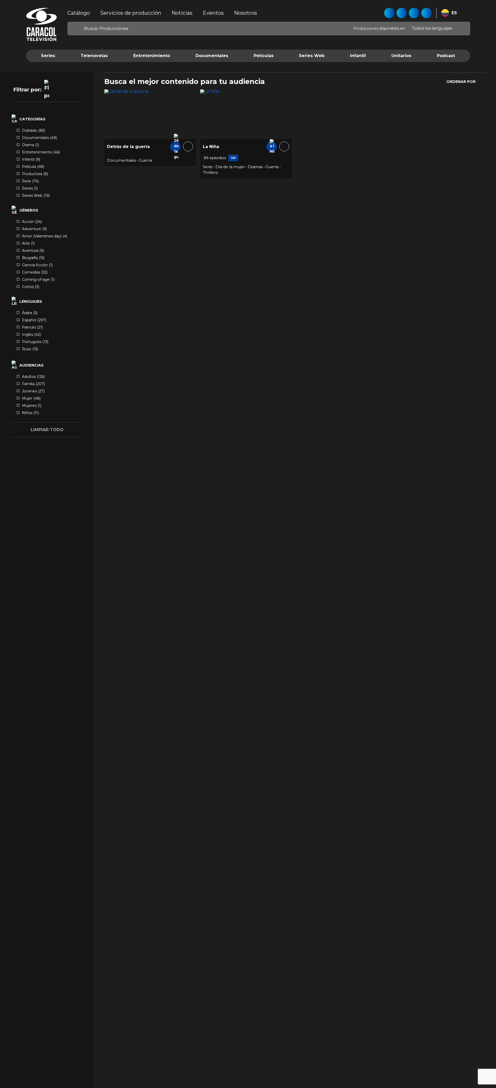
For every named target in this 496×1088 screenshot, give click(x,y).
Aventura (33, 250)
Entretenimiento (151, 55)
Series (48, 55)
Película (33, 166)
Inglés (31, 334)
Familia (33, 384)
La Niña (211, 146)
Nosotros (245, 13)
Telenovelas (94, 55)
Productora (35, 174)
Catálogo (78, 13)
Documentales (212, 55)
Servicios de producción (130, 13)
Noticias (182, 13)
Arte (28, 243)
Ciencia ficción (37, 265)
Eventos (213, 13)
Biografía (33, 258)
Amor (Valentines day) (44, 236)
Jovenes (33, 391)
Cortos (30, 287)
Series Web (311, 55)
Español (34, 320)
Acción (32, 221)
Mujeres (31, 405)
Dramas (255, 166)
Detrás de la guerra (128, 146)
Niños (30, 413)
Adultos (33, 376)
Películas (264, 55)
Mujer (31, 398)
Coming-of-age (38, 279)
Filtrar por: (27, 90)
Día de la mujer (230, 166)
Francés (32, 327)
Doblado (33, 130)
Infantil (358, 55)
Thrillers (210, 172)
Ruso (30, 349)
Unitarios (401, 55)
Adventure (34, 229)
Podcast (446, 55)
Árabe (29, 313)
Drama (30, 145)
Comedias (35, 272)
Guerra (145, 160)
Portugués (35, 342)
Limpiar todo (47, 429)
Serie (30, 181)
